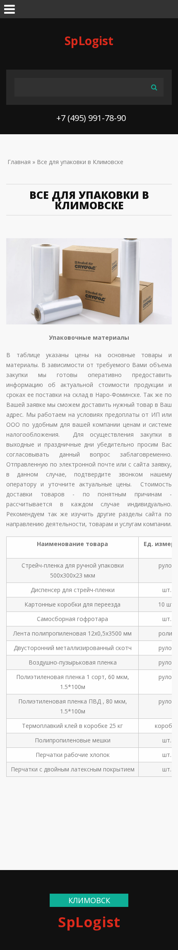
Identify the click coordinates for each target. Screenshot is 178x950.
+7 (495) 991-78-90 (91, 117)
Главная (19, 162)
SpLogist (89, 40)
